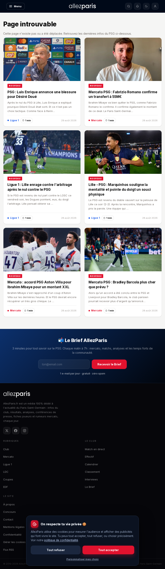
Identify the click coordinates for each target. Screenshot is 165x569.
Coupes (8, 479)
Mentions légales (14, 527)
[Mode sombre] (146, 6)
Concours (9, 511)
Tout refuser (56, 550)
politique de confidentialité (61, 540)
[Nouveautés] (137, 6)
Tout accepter (108, 550)
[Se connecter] (155, 6)
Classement (92, 471)
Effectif (89, 456)
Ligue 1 (7, 464)
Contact (8, 519)
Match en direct (95, 449)
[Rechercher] (128, 6)
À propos (9, 504)
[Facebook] (15, 430)
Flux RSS (8, 549)
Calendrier (91, 464)
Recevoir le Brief (109, 364)
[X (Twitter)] (6, 430)
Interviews (91, 479)
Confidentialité (12, 534)
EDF (5, 486)
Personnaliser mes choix (82, 559)
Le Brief (90, 486)
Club (6, 449)
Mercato (8, 456)
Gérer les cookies (14, 542)
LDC (5, 471)
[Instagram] (24, 430)
